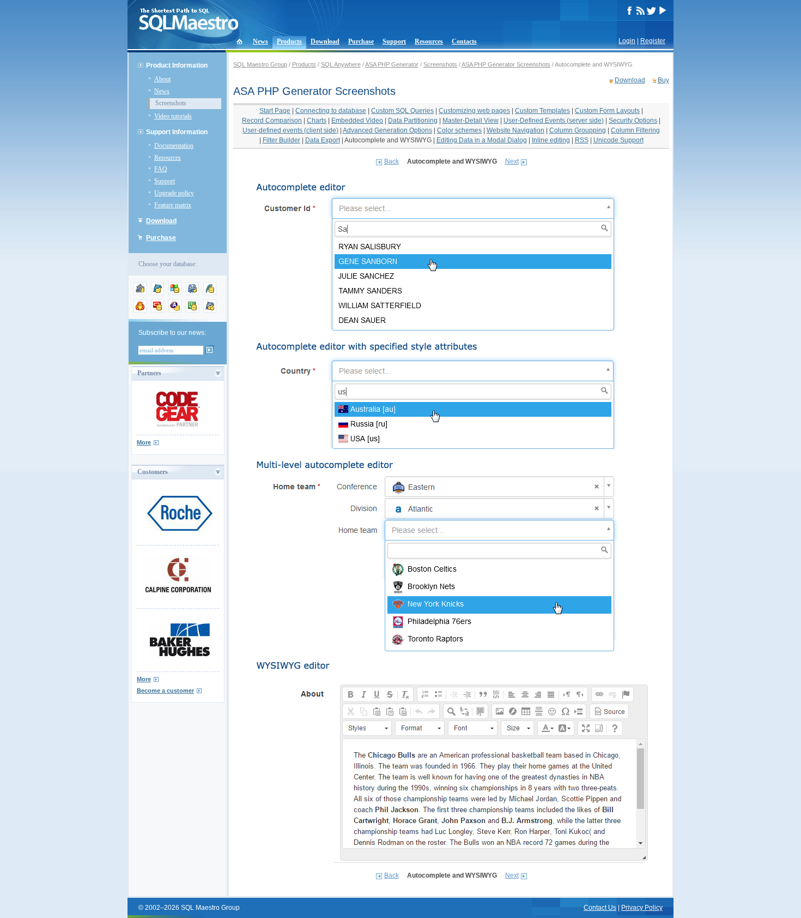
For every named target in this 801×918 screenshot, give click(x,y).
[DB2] (192, 310)
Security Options (633, 120)
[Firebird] (140, 310)
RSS (581, 140)
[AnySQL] (140, 293)
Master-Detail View (470, 120)
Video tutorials (173, 116)
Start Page (274, 111)
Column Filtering (635, 130)
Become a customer (165, 690)
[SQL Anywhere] (174, 310)
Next (512, 161)
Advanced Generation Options (387, 130)
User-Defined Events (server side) (553, 120)
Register (652, 41)
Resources (429, 41)
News (260, 41)
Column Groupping (577, 130)
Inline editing (551, 140)
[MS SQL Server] (174, 293)
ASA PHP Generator (391, 64)
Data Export (322, 140)
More (144, 442)
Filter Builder (281, 140)
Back (391, 161)
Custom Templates (542, 111)
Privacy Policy (642, 907)
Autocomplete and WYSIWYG (388, 140)
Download (325, 41)
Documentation (173, 145)
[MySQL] (157, 293)
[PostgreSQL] (192, 293)
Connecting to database (330, 111)
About (162, 79)
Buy (663, 80)
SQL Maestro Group (260, 64)
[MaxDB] (209, 310)
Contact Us (600, 907)
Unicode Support (618, 140)
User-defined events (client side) (290, 130)
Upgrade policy (174, 193)
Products (289, 41)
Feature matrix (172, 205)
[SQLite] (209, 293)
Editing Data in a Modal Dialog (481, 140)
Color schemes (459, 130)
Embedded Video (357, 120)
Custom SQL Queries (402, 111)
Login (626, 41)
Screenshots (170, 103)
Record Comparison (272, 120)
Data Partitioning (413, 120)
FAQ (160, 169)
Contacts (464, 41)
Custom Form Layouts (607, 111)
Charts (316, 120)
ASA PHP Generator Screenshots (506, 64)
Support (394, 41)
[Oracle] (157, 310)
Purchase (361, 41)
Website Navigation (515, 130)
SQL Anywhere (341, 64)
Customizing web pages (474, 111)
